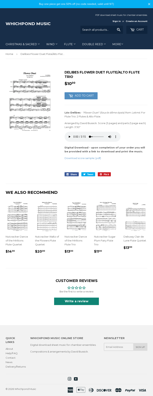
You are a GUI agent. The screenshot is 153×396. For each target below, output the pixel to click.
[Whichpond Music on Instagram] (69, 379)
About (9, 348)
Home (9, 53)
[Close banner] (149, 4)
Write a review (76, 301)
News (9, 362)
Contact (10, 357)
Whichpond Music (28, 23)
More (116, 44)
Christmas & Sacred (22, 44)
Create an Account (136, 21)
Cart (140, 29)
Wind (50, 44)
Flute (69, 44)
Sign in (117, 21)
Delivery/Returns (16, 366)
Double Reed (93, 44)
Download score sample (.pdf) (83, 158)
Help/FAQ (12, 353)
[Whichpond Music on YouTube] (76, 379)
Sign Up (140, 347)
